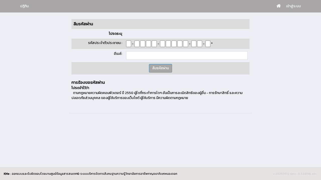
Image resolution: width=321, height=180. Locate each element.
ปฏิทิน (24, 6)
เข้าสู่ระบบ (293, 6)
